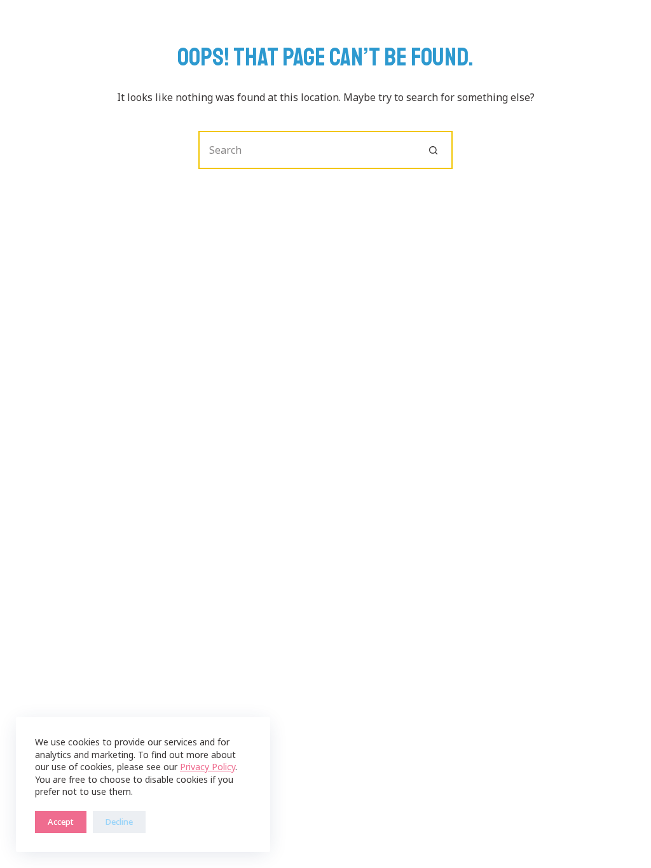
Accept (61, 821)
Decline (119, 821)
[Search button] (434, 150)
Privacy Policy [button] (207, 767)
